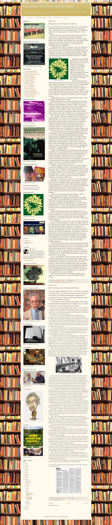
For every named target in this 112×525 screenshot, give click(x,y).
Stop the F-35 (26, 243)
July (27, 486)
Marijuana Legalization (28, 242)
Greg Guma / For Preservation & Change (48, 6)
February (27, 503)
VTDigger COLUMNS (28, 80)
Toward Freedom (57, 17)
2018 (26, 477)
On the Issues (66, 17)
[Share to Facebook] (71, 280)
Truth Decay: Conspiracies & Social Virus (32, 74)
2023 (26, 468)
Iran (54, 499)
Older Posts (86, 503)
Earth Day (58, 282)
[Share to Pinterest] (72, 280)
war (62, 499)
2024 (26, 467)
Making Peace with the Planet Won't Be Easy (63, 24)
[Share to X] (70, 280)
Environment (62, 282)
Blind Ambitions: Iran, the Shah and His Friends (64, 288)
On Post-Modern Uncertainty (29, 96)
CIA (52, 499)
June (27, 488)
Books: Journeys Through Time (30, 89)
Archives (50, 17)
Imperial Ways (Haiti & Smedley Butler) (31, 92)
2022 (26, 470)
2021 (26, 472)
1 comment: (63, 280)
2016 (26, 507)
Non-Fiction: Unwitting (28, 88)
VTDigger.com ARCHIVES (29, 82)
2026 (26, 463)
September (28, 482)
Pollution (66, 282)
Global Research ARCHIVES (29, 79)
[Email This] (67, 280)
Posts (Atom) (56, 505)
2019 (26, 475)
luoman (58, 516)
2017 (26, 479)
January (27, 505)
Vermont (69, 282)
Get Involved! (30, 17)
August (27, 484)
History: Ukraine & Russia (29, 76)
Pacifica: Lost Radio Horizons (29, 94)
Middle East (57, 499)
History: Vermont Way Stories (30, 85)
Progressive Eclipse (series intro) (30, 91)
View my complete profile (28, 260)
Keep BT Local (27, 240)
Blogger (66, 516)
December (28, 481)
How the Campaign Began (40, 17)
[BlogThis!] (68, 280)
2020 (26, 474)
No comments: (63, 497)
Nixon (61, 499)
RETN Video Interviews (28, 83)
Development (54, 282)
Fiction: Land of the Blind (29, 86)
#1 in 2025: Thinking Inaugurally (30, 71)
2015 (26, 509)
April (27, 491)
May (27, 489)
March (27, 501)
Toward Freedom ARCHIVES (29, 77)
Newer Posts (51, 503)
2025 (26, 465)
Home (23, 17)
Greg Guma (33, 249)
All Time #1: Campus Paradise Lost (31, 72)
